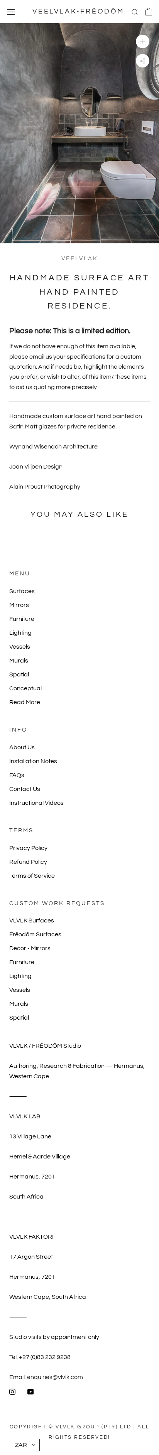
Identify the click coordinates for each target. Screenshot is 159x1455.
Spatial (19, 674)
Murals (18, 661)
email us (40, 357)
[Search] (135, 11)
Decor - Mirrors (30, 948)
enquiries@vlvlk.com (55, 1377)
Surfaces (22, 591)
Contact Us (24, 789)
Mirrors (19, 605)
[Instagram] (12, 1391)
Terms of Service (32, 876)
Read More (24, 702)
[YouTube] (30, 1391)
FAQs (16, 775)
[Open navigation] (11, 11)
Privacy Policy (28, 848)
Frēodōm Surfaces (35, 934)
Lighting (20, 633)
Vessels (19, 647)
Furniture (21, 619)
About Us (22, 747)
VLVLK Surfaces (31, 920)
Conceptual (25, 688)
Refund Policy (28, 862)
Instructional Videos (36, 803)
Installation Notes (33, 761)
